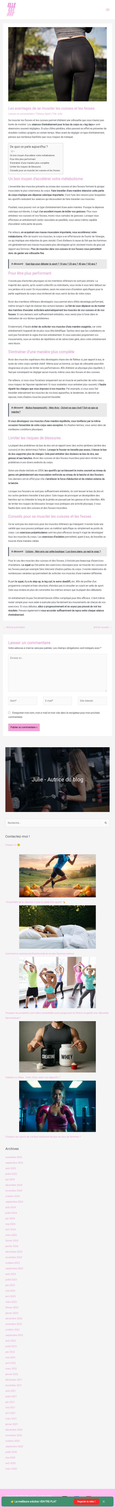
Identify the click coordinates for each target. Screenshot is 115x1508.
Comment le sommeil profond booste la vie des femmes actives (39, 953)
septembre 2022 (14, 1335)
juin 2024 (10, 1218)
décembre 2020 (13, 1429)
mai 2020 (10, 1457)
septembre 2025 (14, 1162)
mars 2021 (11, 1418)
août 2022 (10, 1340)
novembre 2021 (13, 1385)
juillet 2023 (11, 1279)
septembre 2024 (14, 1201)
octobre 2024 (12, 1196)
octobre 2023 (12, 1262)
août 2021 (10, 1390)
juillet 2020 (11, 1452)
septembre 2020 (14, 1446)
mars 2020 (11, 1468)
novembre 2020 (13, 1435)
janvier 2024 (11, 1246)
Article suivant (103, 627)
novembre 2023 (13, 1257)
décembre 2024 (13, 1185)
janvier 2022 (11, 1374)
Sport (48, 113)
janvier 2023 (11, 1313)
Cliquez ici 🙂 (12, 844)
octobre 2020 (12, 1440)
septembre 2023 (14, 1268)
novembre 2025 (13, 1157)
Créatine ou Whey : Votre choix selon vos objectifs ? (32, 1077)
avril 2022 (10, 1363)
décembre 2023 (13, 1251)
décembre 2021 (13, 1379)
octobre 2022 (12, 1329)
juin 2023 (10, 1285)
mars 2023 (11, 1301)
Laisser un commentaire (21, 113)
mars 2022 (11, 1368)
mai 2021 (10, 1407)
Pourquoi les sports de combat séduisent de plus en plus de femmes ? (43, 1136)
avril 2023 (10, 1296)
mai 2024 (10, 1224)
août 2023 (10, 1274)
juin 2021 (10, 1402)
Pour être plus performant (22, 159)
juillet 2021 (11, 1396)
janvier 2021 (11, 1424)
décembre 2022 (13, 1318)
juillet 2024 (11, 1212)
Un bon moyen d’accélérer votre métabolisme (32, 155)
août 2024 (10, 1207)
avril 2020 (10, 1463)
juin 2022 (10, 1351)
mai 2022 (10, 1357)
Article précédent (14, 627)
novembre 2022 (13, 1324)
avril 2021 (10, 1413)
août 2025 (10, 1168)
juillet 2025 (11, 1173)
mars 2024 (11, 1235)
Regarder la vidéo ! (86, 1501)
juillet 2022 (11, 1346)
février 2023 (11, 1307)
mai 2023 (10, 1290)
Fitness (40, 113)
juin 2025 (10, 1179)
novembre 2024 (13, 1190)
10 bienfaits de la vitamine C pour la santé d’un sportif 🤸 (35, 902)
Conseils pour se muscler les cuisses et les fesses (35, 170)
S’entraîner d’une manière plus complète (29, 163)
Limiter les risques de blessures (25, 166)
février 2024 (11, 1240)
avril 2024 (10, 1229)
